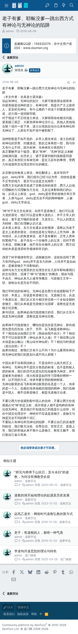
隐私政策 (23, 614)
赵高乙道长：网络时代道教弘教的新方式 (43, 514)
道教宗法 (30, 481)
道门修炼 (30, 555)
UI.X (9, 607)
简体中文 (23, 607)
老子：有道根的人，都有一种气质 (38, 532)
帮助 (34, 614)
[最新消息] (63, 5)
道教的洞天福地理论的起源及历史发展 (42, 495)
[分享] (68, 82)
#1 (74, 82)
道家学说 (30, 536)
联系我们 (9, 614)
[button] (6, 5)
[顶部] (41, 614)
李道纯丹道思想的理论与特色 (35, 551)
